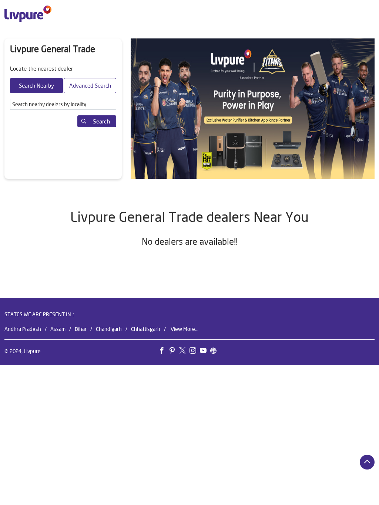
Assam (58, 329)
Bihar (81, 329)
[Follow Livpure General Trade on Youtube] (205, 352)
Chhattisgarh (145, 329)
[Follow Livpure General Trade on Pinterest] (174, 352)
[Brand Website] (215, 352)
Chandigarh (109, 329)
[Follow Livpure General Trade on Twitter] (184, 352)
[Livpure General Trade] (27, 14)
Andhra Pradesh (22, 329)
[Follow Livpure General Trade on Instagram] (195, 352)
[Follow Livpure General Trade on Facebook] (163, 352)
